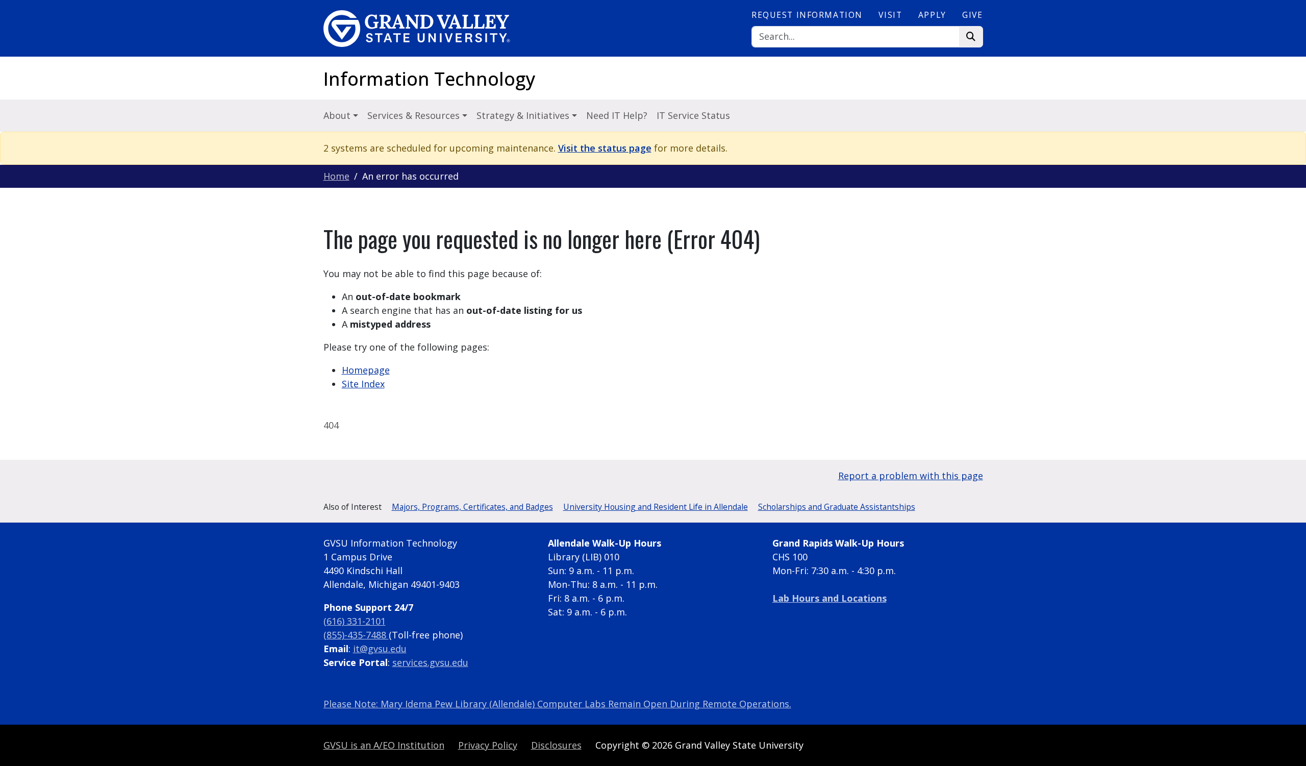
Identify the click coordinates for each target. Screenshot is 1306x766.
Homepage (366, 370)
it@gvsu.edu (380, 649)
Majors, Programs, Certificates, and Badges (472, 506)
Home (336, 176)
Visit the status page (604, 148)
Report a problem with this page (910, 476)
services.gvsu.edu (430, 662)
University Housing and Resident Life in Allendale (655, 506)
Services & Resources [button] (414, 115)
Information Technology (429, 78)
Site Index (363, 384)
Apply (932, 14)
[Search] (971, 37)
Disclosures (556, 745)
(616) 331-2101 (354, 621)
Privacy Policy (487, 745)
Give (972, 14)
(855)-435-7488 (356, 635)
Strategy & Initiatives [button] (524, 115)
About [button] (338, 115)
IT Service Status (693, 115)
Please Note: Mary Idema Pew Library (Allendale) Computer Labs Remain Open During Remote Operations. (557, 704)
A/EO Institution (383, 745)
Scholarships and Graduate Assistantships (836, 506)
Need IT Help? (616, 115)
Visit (890, 14)
